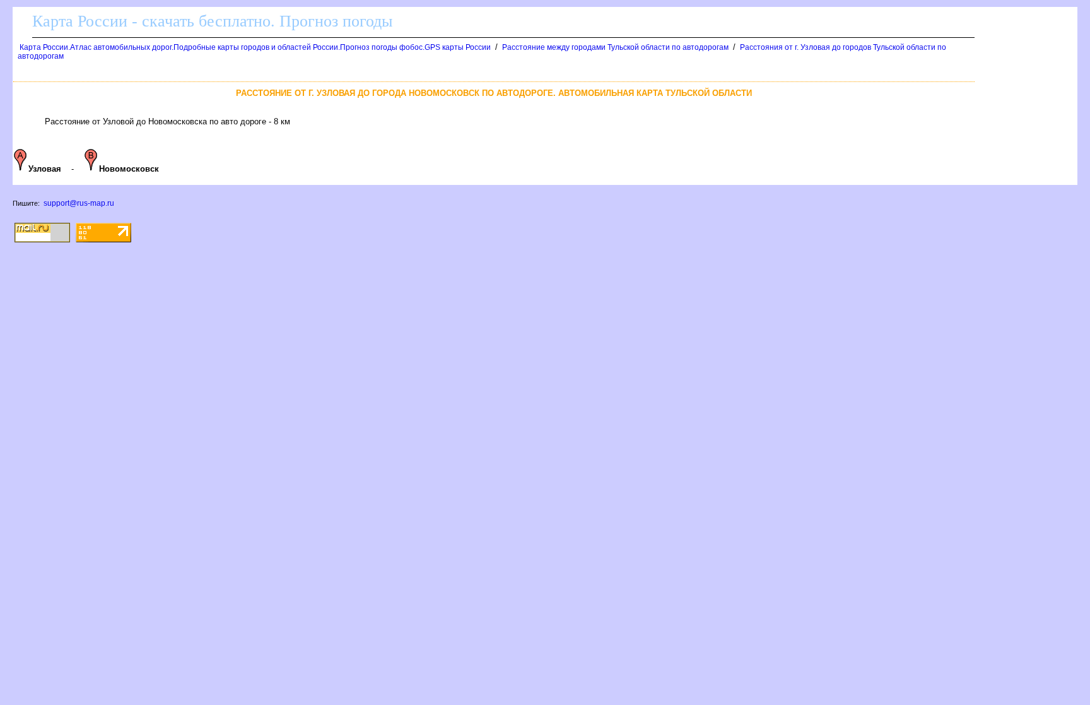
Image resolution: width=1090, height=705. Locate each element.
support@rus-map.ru (79, 203)
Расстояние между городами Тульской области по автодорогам (615, 47)
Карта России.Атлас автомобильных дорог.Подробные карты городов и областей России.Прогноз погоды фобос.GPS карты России (255, 47)
